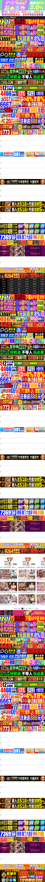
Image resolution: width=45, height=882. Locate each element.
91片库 (34, 288)
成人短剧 (27, 293)
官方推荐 (4, 286)
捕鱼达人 (11, 286)
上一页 (19, 608)
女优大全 (42, 288)
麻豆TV (19, 288)
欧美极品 (42, 279)
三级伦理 (11, 281)
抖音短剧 (11, 288)
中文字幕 (19, 281)
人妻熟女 (34, 281)
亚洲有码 (34, 279)
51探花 (27, 288)
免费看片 (11, 290)
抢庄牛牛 (19, 286)
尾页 (37, 608)
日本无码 (27, 279)
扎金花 (42, 286)
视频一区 (4, 279)
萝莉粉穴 (42, 290)
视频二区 (4, 281)
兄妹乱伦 (19, 293)
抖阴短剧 (42, 293)
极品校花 (34, 293)
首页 (15, 608)
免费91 (19, 290)
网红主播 (19, 279)
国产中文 (11, 293)
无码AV (3, 288)
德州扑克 (27, 286)
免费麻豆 (34, 290)
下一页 (30, 608)
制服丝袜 (42, 281)
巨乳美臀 (27, 281)
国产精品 (11, 279)
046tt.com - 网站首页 (10, 17)
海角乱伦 (27, 290)
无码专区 (4, 290)
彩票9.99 (34, 286)
